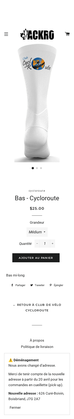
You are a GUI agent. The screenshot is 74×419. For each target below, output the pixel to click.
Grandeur (37, 222)
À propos (37, 340)
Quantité (25, 244)
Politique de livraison (37, 347)
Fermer (15, 407)
